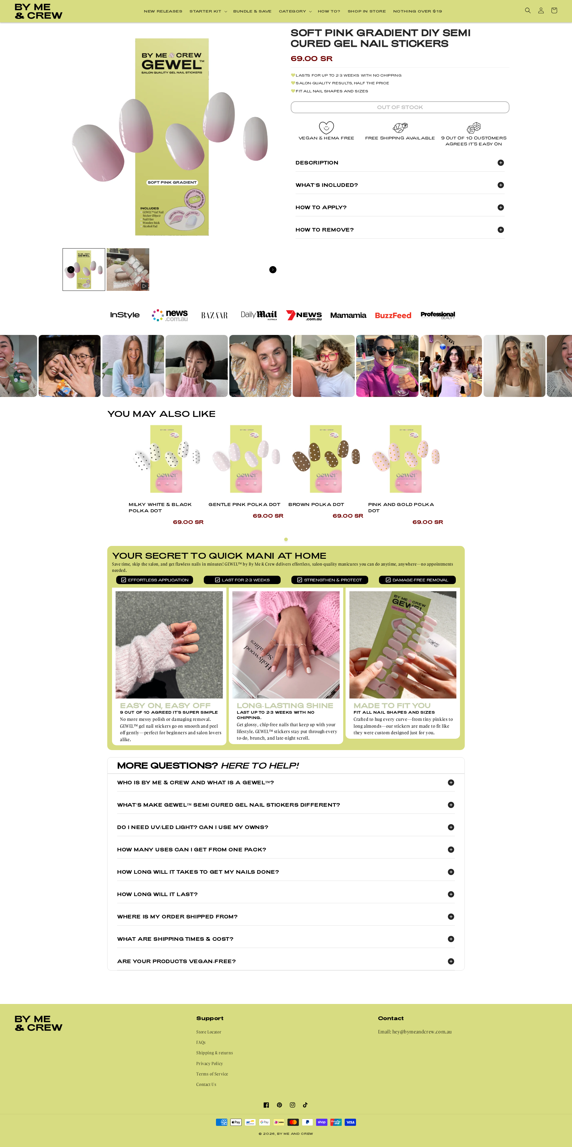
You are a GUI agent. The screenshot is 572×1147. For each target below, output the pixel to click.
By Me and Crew (295, 1133)
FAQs (201, 1042)
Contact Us (206, 1084)
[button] (208, 11)
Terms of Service (212, 1074)
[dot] (286, 539)
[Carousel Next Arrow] (272, 269)
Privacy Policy (209, 1063)
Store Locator (208, 1032)
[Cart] (554, 10)
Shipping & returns (214, 1053)
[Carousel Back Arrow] (70, 269)
